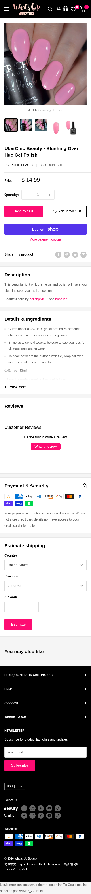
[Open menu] (6, 9)
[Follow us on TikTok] (58, 808)
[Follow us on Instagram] (32, 808)
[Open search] (50, 9)
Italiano (55, 864)
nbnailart (61, 299)
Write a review (45, 446)
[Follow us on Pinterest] (41, 808)
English (21, 864)
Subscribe (19, 765)
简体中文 (10, 864)
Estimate (18, 624)
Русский (9, 869)
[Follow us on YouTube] (49, 808)
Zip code (11, 597)
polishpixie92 (39, 299)
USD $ (11, 786)
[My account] (59, 9)
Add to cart (24, 211)
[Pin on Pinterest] (67, 254)
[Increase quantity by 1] (49, 194)
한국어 (74, 864)
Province (11, 576)
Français (32, 864)
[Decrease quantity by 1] (26, 194)
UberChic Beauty (18, 165)
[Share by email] (83, 254)
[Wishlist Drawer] (73, 9)
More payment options (45, 239)
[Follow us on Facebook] (24, 808)
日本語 (65, 864)
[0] (83, 9)
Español (21, 869)
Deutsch (44, 864)
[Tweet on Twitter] (75, 254)
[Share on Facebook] (58, 254)
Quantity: (11, 195)
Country (10, 555)
